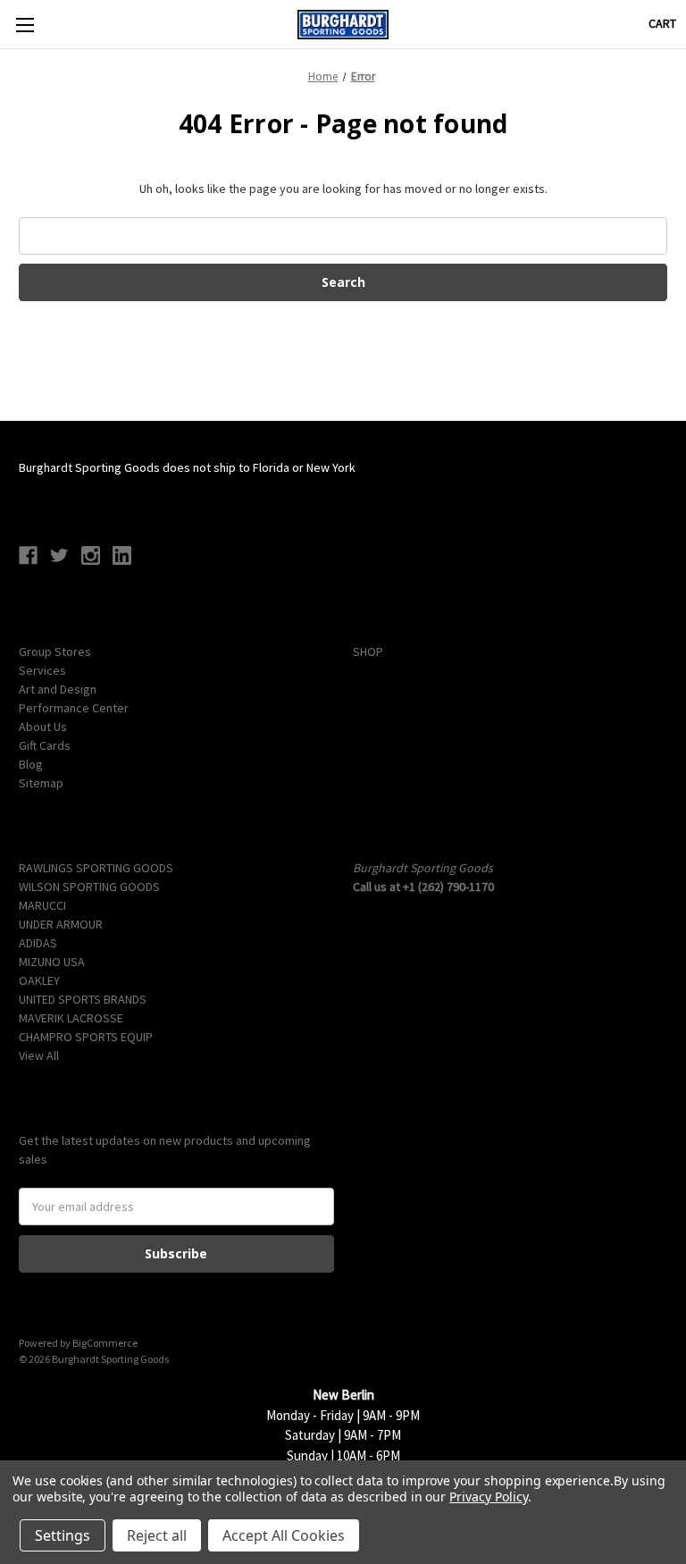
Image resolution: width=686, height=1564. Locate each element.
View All (39, 1055)
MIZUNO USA (52, 962)
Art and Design (57, 689)
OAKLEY (39, 980)
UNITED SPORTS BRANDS (82, 999)
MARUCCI (42, 905)
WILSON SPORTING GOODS (89, 887)
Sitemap (41, 783)
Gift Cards (45, 745)
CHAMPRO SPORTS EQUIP (86, 1037)
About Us (43, 727)
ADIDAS (38, 943)
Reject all (157, 1535)
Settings (62, 1535)
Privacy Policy (488, 1496)
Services (42, 670)
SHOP (368, 651)
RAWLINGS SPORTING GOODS (96, 868)
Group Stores (55, 651)
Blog (31, 764)
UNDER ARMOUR (61, 924)
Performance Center (74, 708)
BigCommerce (105, 1343)
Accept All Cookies (283, 1535)
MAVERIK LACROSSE (71, 1018)
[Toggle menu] (24, 24)
